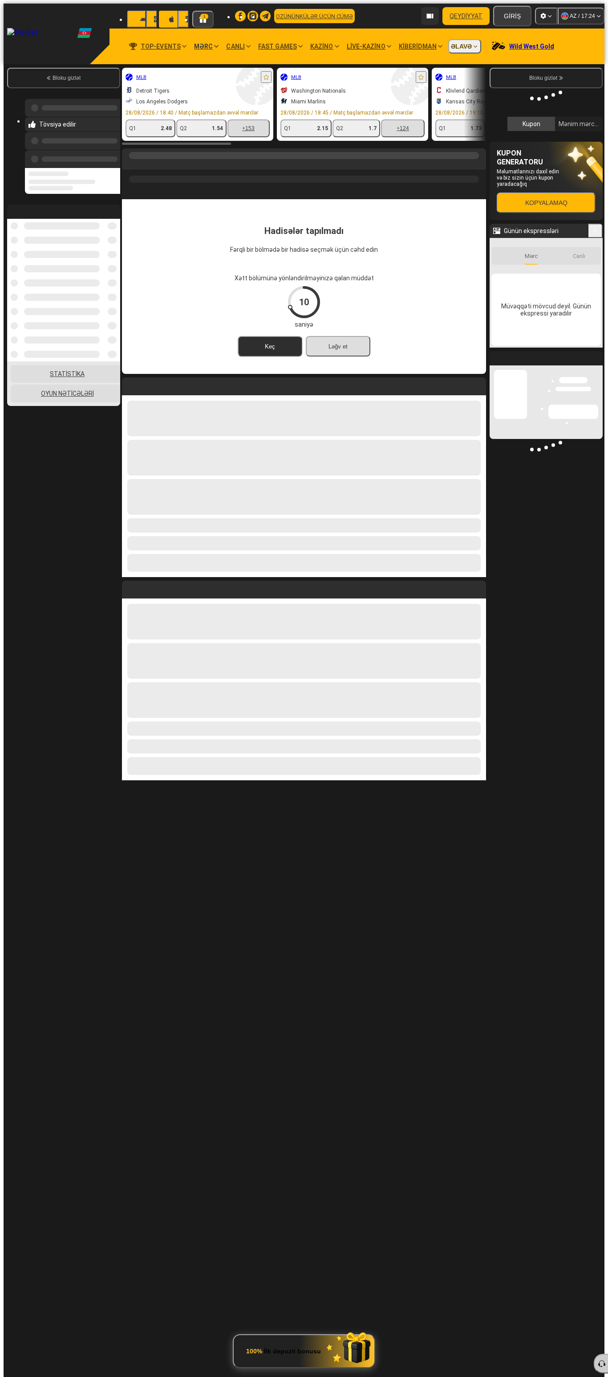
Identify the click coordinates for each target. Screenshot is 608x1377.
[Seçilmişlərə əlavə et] (266, 77)
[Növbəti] (149, 587)
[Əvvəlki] (110, 157)
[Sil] (477, 587)
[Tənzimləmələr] (546, 16)
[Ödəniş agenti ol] (430, 16)
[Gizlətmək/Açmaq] (595, 231)
